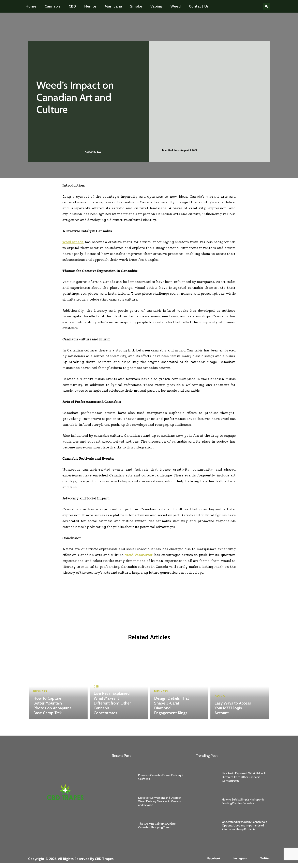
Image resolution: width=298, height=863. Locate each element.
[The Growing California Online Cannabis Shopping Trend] (123, 826)
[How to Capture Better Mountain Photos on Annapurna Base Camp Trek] (58, 682)
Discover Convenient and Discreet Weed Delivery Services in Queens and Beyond (159, 801)
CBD (96, 686)
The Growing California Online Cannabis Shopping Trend (157, 825)
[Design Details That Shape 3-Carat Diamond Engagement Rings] (179, 682)
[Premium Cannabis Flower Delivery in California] (123, 777)
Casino (219, 696)
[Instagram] (227, 858)
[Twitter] (254, 858)
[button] (266, 6)
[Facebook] (201, 858)
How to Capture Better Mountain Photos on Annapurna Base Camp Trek (52, 705)
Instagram (240, 858)
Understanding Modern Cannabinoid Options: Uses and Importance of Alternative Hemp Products (244, 825)
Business (40, 691)
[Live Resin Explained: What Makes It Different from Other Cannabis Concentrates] (119, 682)
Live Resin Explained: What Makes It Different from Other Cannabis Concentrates (112, 703)
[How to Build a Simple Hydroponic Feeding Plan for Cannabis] (207, 801)
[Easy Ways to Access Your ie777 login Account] (239, 682)
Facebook (213, 858)
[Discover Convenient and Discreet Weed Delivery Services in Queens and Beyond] (123, 801)
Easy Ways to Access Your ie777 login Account (232, 708)
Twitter (265, 858)
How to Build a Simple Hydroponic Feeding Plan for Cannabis (243, 801)
